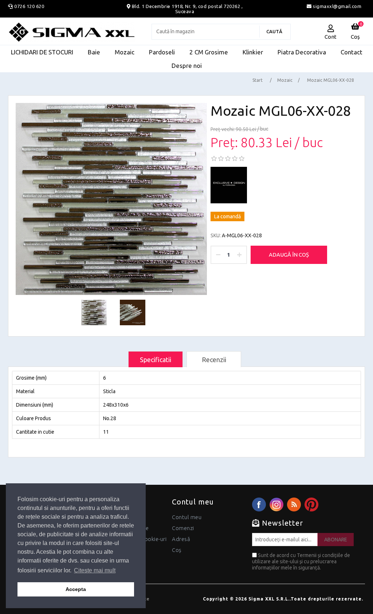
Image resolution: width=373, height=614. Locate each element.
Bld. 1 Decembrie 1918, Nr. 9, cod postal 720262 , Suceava (187, 9)
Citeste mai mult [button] (94, 570)
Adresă (181, 539)
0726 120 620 (29, 6)
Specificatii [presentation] (155, 359)
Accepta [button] (76, 589)
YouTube (311, 504)
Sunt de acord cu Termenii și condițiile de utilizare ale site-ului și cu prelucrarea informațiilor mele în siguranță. (301, 561)
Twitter (276, 504)
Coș (176, 550)
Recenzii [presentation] (214, 359)
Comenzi (183, 528)
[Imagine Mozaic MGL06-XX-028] (111, 199)
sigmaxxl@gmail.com (336, 6)
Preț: (224, 142)
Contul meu (186, 517)
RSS (294, 504)
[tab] (155, 359)
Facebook (259, 504)
